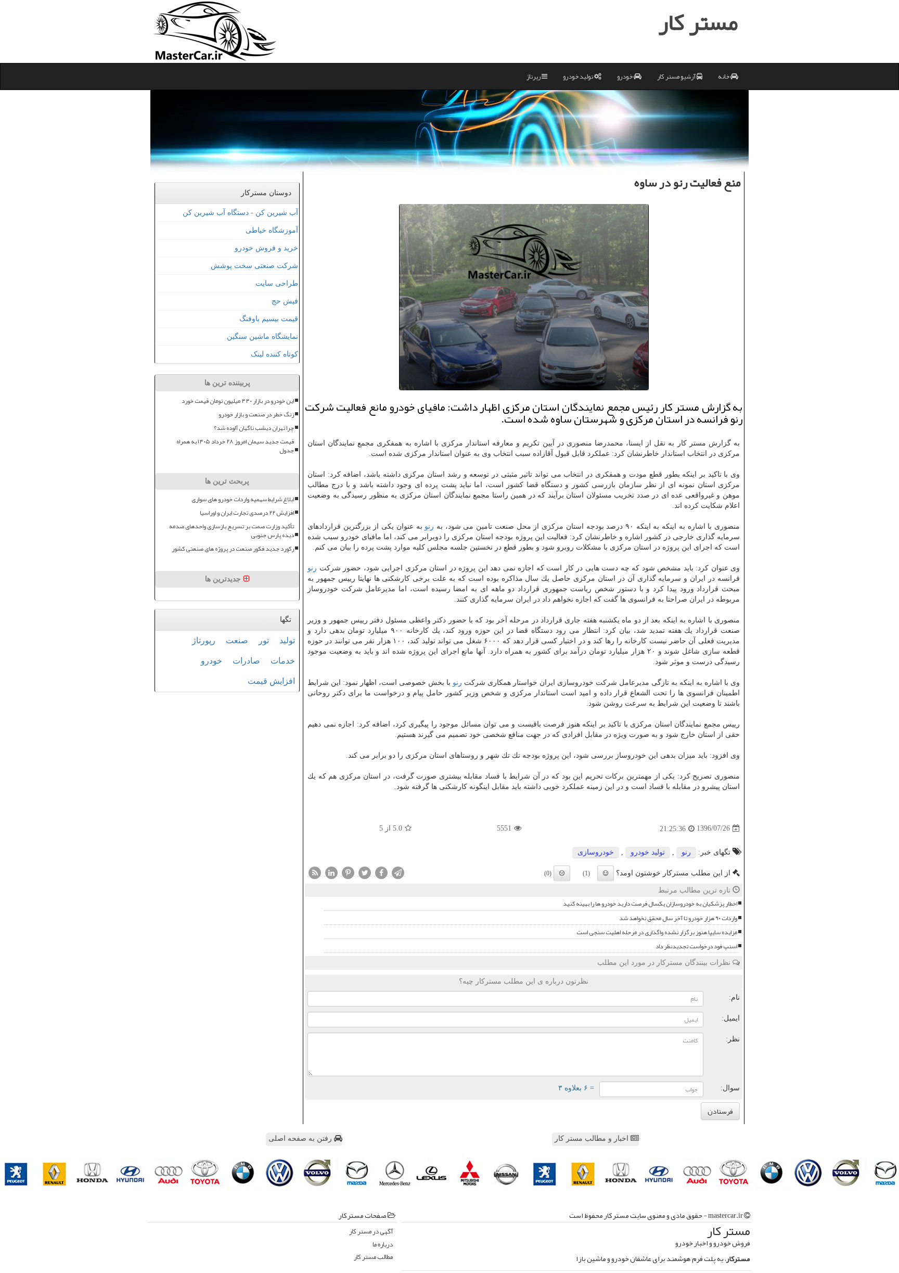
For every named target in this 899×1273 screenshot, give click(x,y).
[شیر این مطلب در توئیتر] (364, 872)
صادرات (246, 660)
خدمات (283, 660)
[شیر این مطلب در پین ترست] (348, 872)
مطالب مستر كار (373, 1257)
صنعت (237, 640)
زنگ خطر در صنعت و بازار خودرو (256, 415)
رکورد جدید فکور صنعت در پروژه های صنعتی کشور (233, 549)
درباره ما (383, 1245)
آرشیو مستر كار (677, 76)
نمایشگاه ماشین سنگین (262, 336)
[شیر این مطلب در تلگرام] (398, 872)
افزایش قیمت (271, 681)
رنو (429, 526)
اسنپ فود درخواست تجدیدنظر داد (696, 946)
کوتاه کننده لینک (274, 354)
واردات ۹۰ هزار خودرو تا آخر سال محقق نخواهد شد (678, 918)
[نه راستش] (562, 873)
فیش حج (285, 301)
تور (264, 640)
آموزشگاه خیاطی (272, 230)
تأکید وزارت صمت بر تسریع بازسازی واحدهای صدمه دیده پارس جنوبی (231, 530)
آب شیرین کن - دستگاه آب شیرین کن (240, 213)
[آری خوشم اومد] (605, 873)
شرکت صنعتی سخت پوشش (254, 266)
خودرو (625, 76)
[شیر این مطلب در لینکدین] (331, 872)
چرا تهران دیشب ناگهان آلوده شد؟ (254, 428)
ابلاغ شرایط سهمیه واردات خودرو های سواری (242, 499)
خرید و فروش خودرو (266, 248)
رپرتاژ (534, 76)
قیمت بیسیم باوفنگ (268, 319)
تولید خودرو (578, 76)
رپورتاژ (203, 640)
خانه (724, 76)
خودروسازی (595, 852)
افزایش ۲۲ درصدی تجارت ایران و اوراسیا (247, 513)
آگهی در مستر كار (371, 1232)
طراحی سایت (276, 283)
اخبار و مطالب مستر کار (593, 1138)
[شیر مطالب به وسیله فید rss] (314, 872)
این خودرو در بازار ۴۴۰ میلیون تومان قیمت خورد (238, 401)
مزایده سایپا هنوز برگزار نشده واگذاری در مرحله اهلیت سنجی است (656, 932)
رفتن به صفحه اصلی (301, 1138)
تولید (287, 640)
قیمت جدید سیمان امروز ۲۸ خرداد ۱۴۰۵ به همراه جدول (235, 446)
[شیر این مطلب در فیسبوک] (381, 872)
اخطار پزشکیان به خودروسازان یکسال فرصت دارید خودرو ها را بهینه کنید (650, 904)
